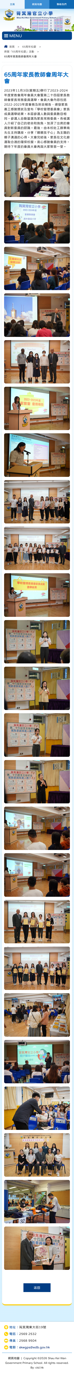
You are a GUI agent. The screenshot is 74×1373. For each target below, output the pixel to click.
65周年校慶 (29, 46)
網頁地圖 (37, 4)
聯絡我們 (62, 4)
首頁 (12, 46)
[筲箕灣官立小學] (29, 20)
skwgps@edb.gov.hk (34, 1347)
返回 (37, 1287)
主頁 (12, 4)
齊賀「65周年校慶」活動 (19, 51)
